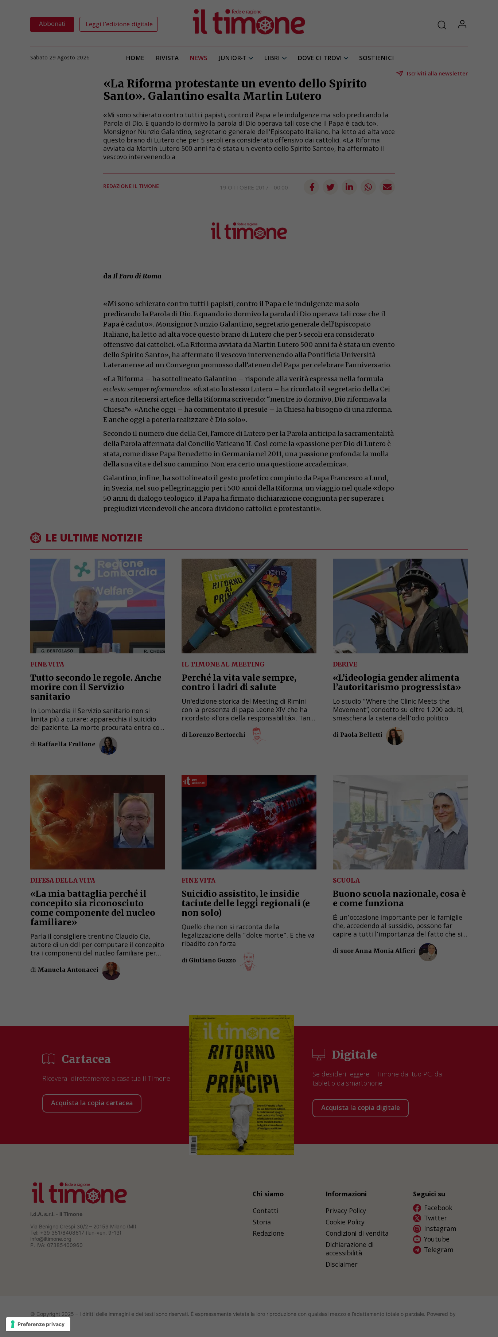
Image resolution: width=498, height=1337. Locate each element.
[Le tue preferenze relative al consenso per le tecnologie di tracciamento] (38, 1324)
